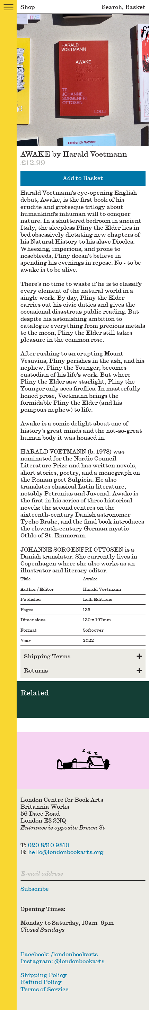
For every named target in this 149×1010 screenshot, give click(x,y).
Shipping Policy (43, 975)
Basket (135, 6)
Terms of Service (44, 989)
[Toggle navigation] (8, 7)
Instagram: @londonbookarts (62, 961)
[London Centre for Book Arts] (83, 760)
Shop (27, 6)
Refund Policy (41, 981)
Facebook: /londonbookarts (59, 954)
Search (112, 6)
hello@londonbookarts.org (65, 852)
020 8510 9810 (48, 845)
